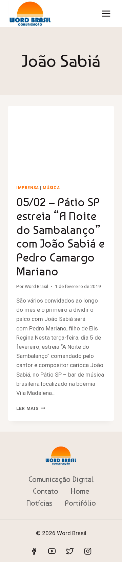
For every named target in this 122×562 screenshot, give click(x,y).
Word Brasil (36, 286)
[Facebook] (33, 551)
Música (51, 187)
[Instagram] (87, 551)
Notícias (39, 502)
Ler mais (30, 408)
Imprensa (27, 187)
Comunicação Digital (61, 479)
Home (79, 491)
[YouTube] (51, 551)
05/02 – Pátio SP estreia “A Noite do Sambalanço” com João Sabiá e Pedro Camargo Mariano (60, 236)
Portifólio (80, 502)
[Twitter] (69, 551)
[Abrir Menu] (106, 13)
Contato (45, 491)
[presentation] (61, 141)
